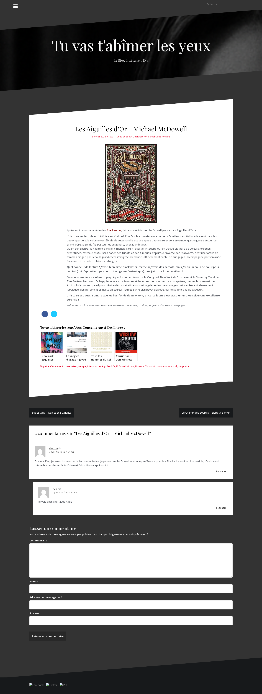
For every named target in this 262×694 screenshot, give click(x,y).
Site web (34, 613)
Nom (33, 581)
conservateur (70, 366)
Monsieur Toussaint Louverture (151, 366)
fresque (82, 366)
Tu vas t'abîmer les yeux (131, 45)
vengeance (183, 366)
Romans (166, 136)
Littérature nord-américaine (147, 136)
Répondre (221, 471)
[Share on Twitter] (54, 316)
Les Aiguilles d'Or (106, 366)
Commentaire (38, 540)
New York (172, 366)
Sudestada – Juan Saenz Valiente (51, 412)
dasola (53, 448)
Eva (111, 136)
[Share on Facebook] (45, 316)
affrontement (56, 366)
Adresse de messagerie (45, 597)
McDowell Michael (125, 366)
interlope (92, 366)
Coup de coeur (124, 136)
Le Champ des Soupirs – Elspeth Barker (206, 412)
